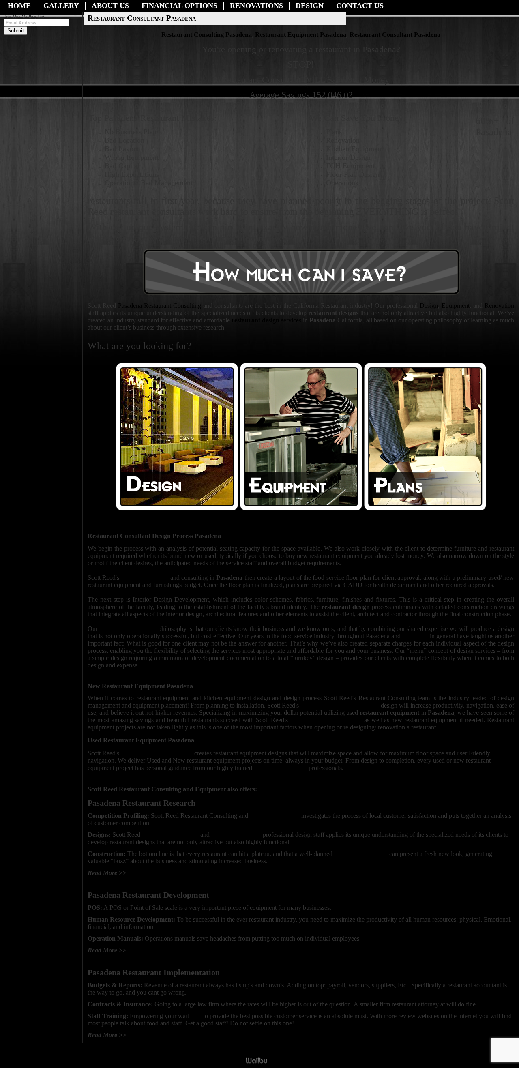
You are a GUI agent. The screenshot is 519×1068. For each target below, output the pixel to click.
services (266, 320)
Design (310, 6)
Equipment (456, 305)
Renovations (256, 6)
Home (19, 6)
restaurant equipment (280, 767)
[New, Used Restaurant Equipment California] (301, 508)
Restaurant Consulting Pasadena (206, 34)
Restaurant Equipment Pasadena (300, 34)
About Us (110, 6)
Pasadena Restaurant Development (172, 950)
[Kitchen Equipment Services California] (262, 834)
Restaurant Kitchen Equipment (339, 705)
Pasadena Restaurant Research (167, 872)
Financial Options (179, 6)
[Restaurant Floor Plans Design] (425, 508)
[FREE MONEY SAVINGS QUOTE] (301, 294)
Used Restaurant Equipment (326, 719)
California (415, 636)
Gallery (61, 6)
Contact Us (360, 6)
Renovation (499, 305)
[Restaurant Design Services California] (177, 508)
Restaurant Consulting (159, 305)
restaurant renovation (361, 853)
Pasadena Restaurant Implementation (175, 1035)
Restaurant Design (145, 577)
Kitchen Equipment (275, 815)
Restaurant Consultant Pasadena (395, 34)
